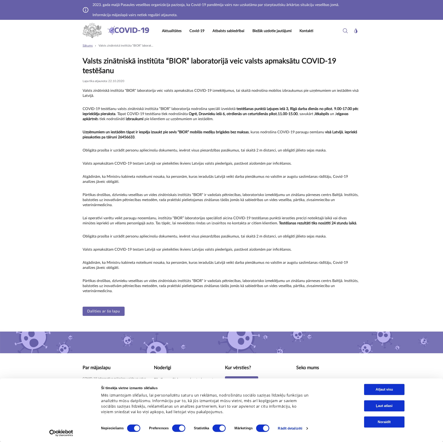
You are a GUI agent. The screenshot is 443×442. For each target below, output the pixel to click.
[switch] (178, 428)
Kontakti (306, 31)
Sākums (88, 45)
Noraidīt (384, 422)
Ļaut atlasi (384, 406)
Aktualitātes (172, 31)
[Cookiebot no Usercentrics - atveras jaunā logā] (61, 433)
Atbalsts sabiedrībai (228, 31)
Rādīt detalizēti (290, 428)
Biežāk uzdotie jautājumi (272, 31)
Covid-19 (196, 31)
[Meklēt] (345, 30)
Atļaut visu (384, 389)
